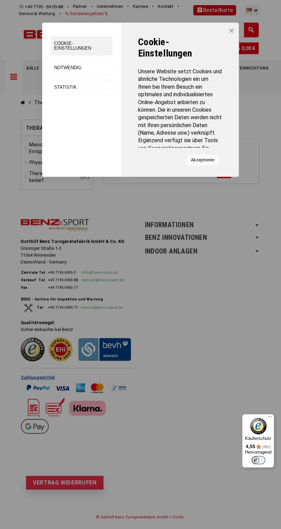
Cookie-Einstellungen (72, 46)
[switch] (258, 460)
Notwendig (68, 67)
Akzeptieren (203, 159)
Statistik (65, 87)
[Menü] (270, 418)
